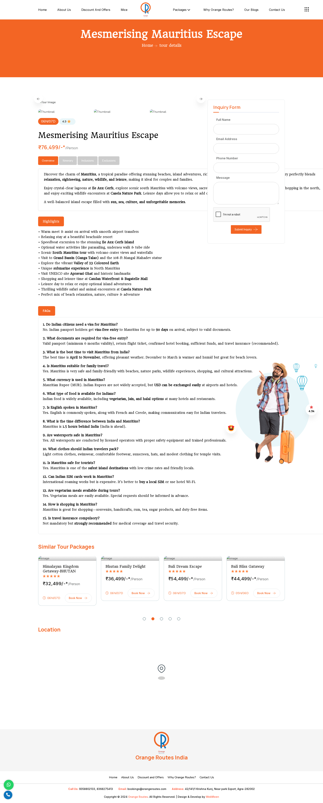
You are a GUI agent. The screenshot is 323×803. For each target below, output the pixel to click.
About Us (64, 10)
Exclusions (109, 161)
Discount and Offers (95, 10)
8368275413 (105, 788)
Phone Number (227, 158)
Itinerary (68, 161)
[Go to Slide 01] (144, 618)
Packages (180, 10)
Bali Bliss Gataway (247, 566)
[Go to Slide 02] (152, 618)
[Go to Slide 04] (170, 618)
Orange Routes (138, 796)
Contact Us (207, 777)
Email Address (226, 139)
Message (223, 178)
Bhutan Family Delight (126, 566)
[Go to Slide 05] (178, 618)
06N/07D (48, 121)
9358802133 (87, 788)
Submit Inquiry (243, 229)
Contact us (277, 10)
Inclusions (87, 161)
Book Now (75, 598)
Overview (48, 161)
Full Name (223, 120)
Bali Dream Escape (185, 566)
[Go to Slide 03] (161, 618)
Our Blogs (251, 10)
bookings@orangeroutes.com (146, 788)
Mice (124, 10)
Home (42, 10)
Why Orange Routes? (218, 10)
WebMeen (212, 796)
